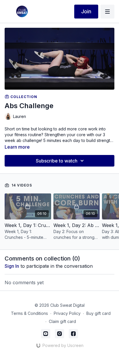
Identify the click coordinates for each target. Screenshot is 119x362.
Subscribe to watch (56, 161)
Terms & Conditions (29, 313)
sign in (12, 266)
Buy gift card (98, 313)
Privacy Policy (67, 313)
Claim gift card (62, 321)
